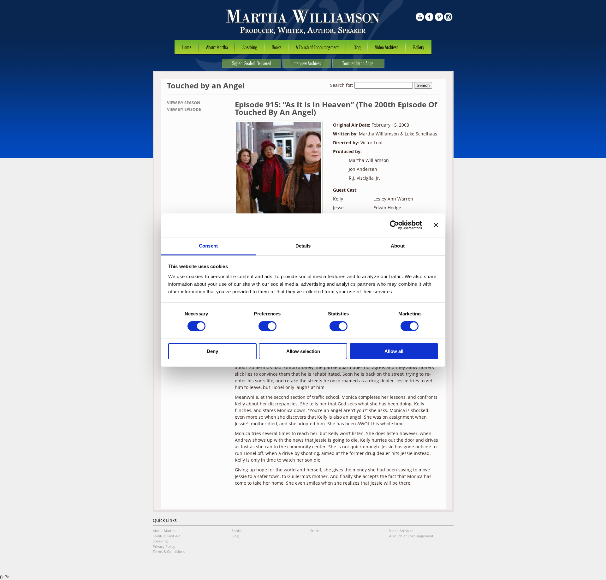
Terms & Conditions (169, 551)
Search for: (341, 85)
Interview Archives (307, 63)
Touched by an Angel (358, 63)
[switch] (267, 326)
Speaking (249, 47)
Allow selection (303, 351)
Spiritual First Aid (167, 536)
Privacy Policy (164, 546)
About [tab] (398, 245)
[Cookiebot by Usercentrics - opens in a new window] (394, 225)
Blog (357, 47)
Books (276, 47)
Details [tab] (303, 245)
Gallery (418, 47)
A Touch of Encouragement (317, 47)
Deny (212, 351)
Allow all (393, 351)
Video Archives (386, 47)
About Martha (217, 47)
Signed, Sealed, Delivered (251, 63)
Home (186, 47)
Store (314, 530)
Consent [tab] (208, 245)
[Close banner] (436, 225)
